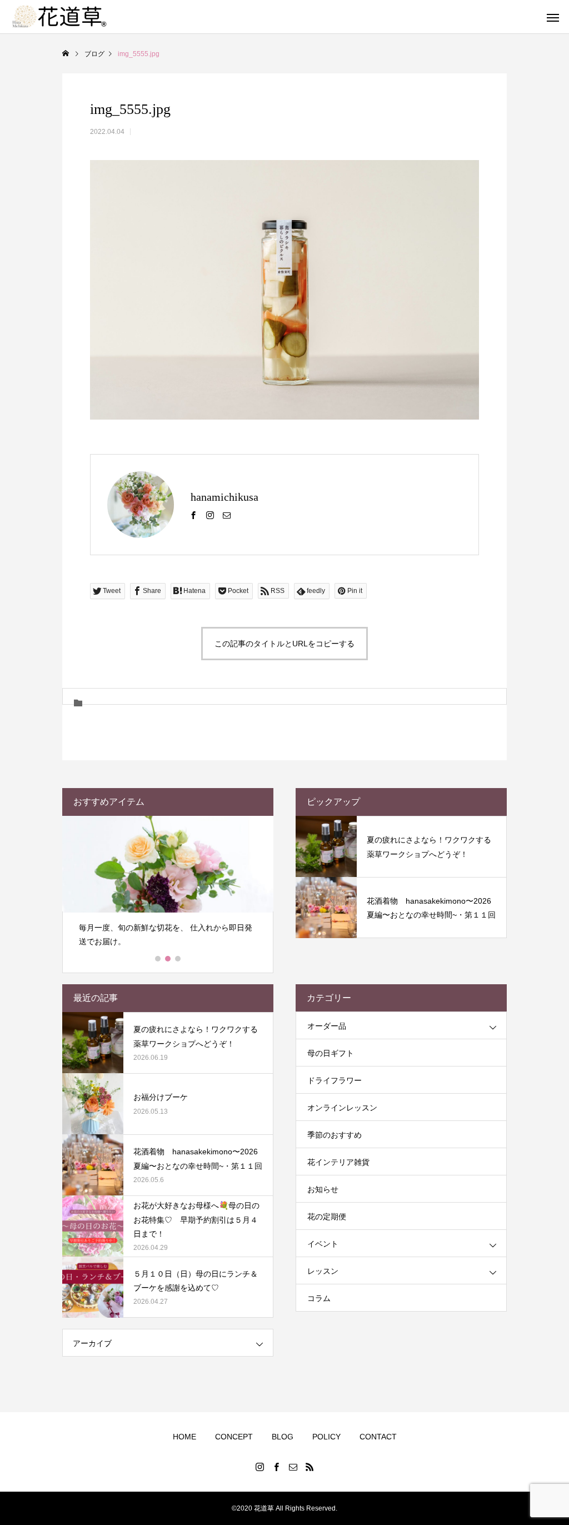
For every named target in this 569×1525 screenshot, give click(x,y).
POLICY (326, 1436)
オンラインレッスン (342, 1107)
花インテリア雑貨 (338, 1162)
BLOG (282, 1436)
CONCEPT (234, 1436)
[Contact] (226, 514)
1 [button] (158, 958)
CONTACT (378, 1436)
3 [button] (178, 958)
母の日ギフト (330, 1053)
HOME (184, 1436)
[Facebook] (193, 514)
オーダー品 (326, 1025)
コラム (319, 1298)
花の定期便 (326, 1216)
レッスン (322, 1271)
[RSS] (309, 1466)
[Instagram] (210, 514)
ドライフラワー (334, 1080)
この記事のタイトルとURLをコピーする (284, 643)
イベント (322, 1243)
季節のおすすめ (334, 1134)
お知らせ (322, 1189)
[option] (167, 886)
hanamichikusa (224, 497)
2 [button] (168, 958)
